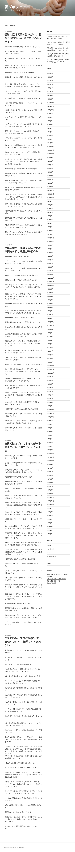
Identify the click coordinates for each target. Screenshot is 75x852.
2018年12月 (50, 409)
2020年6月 (50, 344)
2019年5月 (50, 391)
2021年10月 (50, 285)
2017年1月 (50, 493)
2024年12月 (50, 146)
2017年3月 (50, 486)
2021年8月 (50, 292)
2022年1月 (50, 274)
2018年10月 (50, 417)
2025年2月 (50, 139)
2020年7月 (50, 340)
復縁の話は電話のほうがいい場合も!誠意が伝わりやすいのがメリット (23, 38)
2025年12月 (50, 102)
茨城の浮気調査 (51, 583)
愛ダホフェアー (17, 7)
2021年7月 (50, 296)
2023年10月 (50, 197)
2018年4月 (50, 439)
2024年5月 (50, 172)
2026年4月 (50, 88)
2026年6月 (50, 81)
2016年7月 (50, 515)
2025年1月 (50, 143)
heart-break (50, 549)
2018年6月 (50, 431)
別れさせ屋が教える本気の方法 (56, 579)
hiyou (48, 553)
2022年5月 (50, 260)
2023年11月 (50, 194)
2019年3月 (50, 398)
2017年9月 (50, 464)
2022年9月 (50, 245)
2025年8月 (50, 117)
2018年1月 (50, 450)
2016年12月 (50, 497)
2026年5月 (50, 84)
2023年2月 (50, 227)
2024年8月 (50, 161)
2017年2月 (50, 490)
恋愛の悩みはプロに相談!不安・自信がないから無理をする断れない (23, 642)
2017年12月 (50, 453)
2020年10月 (50, 329)
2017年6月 (50, 475)
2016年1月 (50, 534)
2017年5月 (50, 479)
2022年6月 (50, 256)
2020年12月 (50, 322)
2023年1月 (50, 230)
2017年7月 (50, 471)
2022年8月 (50, 249)
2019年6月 (50, 387)
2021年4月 (50, 307)
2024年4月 (50, 176)
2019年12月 (50, 366)
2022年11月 (50, 238)
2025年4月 (50, 132)
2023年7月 (50, 208)
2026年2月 (50, 95)
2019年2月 (50, 402)
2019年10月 (50, 373)
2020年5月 (50, 347)
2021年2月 (50, 314)
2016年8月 (50, 512)
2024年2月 (50, 183)
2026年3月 (50, 91)
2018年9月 (50, 420)
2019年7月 (50, 384)
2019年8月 (50, 380)
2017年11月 (50, 457)
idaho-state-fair (51, 556)
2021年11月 (50, 281)
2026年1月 (50, 99)
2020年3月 (50, 355)
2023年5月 (50, 216)
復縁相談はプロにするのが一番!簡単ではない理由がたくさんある (23, 447)
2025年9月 (50, 113)
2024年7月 (50, 165)
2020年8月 (50, 336)
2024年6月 (50, 168)
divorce (49, 545)
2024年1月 (50, 186)
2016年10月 (50, 504)
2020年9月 (50, 333)
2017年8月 (50, 468)
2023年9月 (50, 201)
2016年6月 (50, 519)
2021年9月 (50, 289)
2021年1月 (50, 318)
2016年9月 (50, 508)
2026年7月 (50, 77)
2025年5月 (50, 128)
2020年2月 (50, 358)
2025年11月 (50, 106)
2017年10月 (50, 461)
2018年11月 (50, 413)
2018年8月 (50, 424)
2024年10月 (50, 154)
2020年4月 (50, 351)
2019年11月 (50, 369)
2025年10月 (50, 110)
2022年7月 (50, 252)
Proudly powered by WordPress (14, 847)
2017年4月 (50, 483)
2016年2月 (50, 530)
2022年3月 (50, 267)
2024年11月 (50, 150)
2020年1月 (50, 362)
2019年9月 (50, 376)
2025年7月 (50, 121)
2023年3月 (50, 223)
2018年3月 (50, 442)
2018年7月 (50, 428)
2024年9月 (50, 157)
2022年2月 (50, 271)
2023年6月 (50, 212)
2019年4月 (50, 395)
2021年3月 (50, 311)
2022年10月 (50, 241)
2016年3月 (50, 526)
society (49, 563)
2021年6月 (50, 300)
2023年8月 (50, 205)
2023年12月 (50, 190)
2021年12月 (50, 278)
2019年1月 (50, 406)
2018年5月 (50, 435)
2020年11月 (50, 325)
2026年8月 (50, 73)
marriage (49, 560)
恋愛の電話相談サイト (53, 581)
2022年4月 (50, 263)
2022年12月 (50, 234)
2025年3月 (50, 135)
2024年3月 (50, 179)
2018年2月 (50, 446)
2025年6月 (50, 124)
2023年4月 (50, 219)
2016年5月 (50, 523)
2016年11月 (50, 501)
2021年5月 (50, 303)
